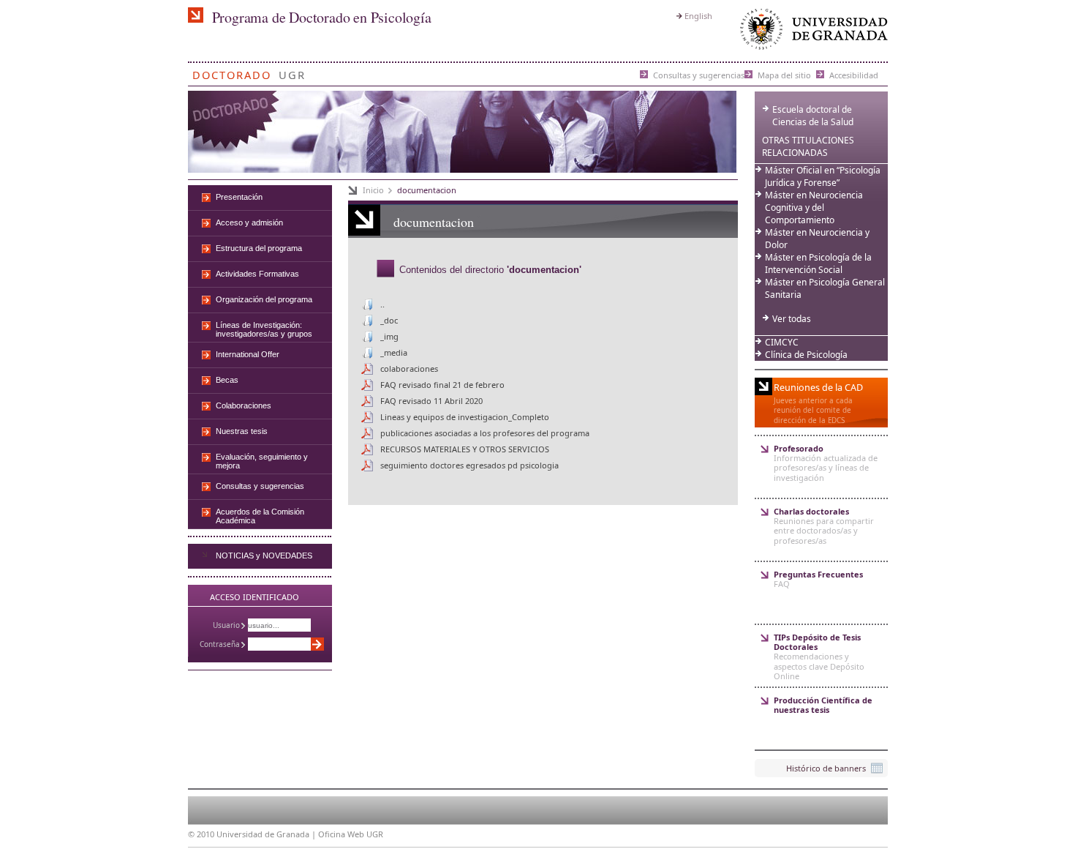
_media (393, 352)
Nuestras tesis (242, 431)
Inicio (373, 189)
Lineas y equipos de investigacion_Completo (464, 416)
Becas (227, 379)
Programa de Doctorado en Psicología (321, 17)
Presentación (239, 196)
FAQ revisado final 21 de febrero (442, 384)
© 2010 (201, 834)
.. (382, 304)
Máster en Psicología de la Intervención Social (818, 263)
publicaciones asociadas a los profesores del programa (484, 432)
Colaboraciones (243, 405)
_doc (389, 320)
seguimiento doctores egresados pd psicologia (469, 465)
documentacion (426, 189)
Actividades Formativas (257, 273)
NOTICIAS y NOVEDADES (264, 555)
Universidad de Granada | (267, 834)
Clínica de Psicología (806, 354)
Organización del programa (264, 299)
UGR (292, 72)
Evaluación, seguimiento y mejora (262, 461)
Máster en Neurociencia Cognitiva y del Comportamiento (814, 207)
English (698, 15)
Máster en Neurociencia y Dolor (817, 238)
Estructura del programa (259, 248)
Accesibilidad (853, 74)
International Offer (247, 354)
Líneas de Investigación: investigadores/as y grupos (264, 329)
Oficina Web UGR (350, 834)
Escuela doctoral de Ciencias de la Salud (812, 115)
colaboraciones (409, 368)
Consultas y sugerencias (698, 74)
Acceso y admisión (249, 222)
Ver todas (791, 319)
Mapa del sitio (784, 74)
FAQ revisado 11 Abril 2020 (431, 400)
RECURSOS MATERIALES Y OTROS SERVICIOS (464, 449)
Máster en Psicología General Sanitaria (825, 288)
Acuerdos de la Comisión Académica (260, 516)
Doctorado (231, 72)
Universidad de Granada (811, 32)
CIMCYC (782, 342)
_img (389, 336)
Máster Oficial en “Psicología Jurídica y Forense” (822, 176)
